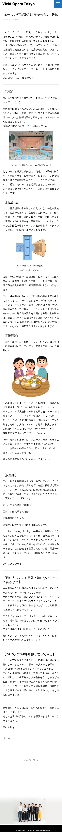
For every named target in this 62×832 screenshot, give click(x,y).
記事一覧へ (32, 760)
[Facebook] (4, 738)
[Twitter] (9, 738)
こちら (30, 126)
